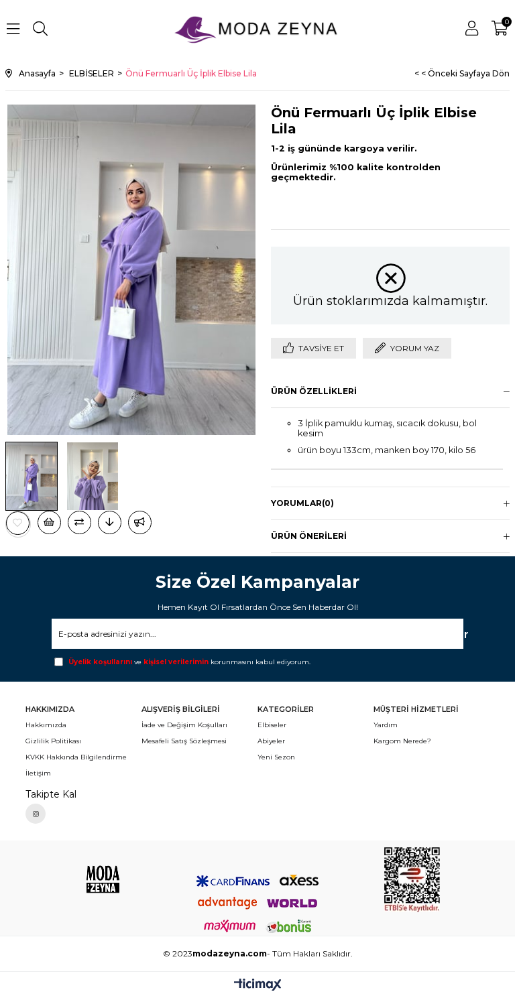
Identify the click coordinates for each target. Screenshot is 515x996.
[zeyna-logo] (103, 879)
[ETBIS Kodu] (412, 879)
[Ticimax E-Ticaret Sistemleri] (258, 986)
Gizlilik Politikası (53, 741)
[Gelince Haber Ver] (140, 522)
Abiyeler (271, 741)
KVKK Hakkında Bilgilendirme (76, 757)
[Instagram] (35, 814)
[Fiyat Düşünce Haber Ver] (109, 522)
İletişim (38, 773)
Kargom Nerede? (402, 741)
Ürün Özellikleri (314, 391)
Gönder (444, 634)
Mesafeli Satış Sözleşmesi (184, 741)
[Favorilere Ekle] (18, 523)
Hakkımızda (45, 725)
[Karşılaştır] (79, 522)
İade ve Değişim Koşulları (184, 725)
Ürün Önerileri (309, 536)
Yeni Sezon (276, 757)
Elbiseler (272, 725)
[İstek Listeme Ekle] (49, 522)
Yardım (386, 725)
